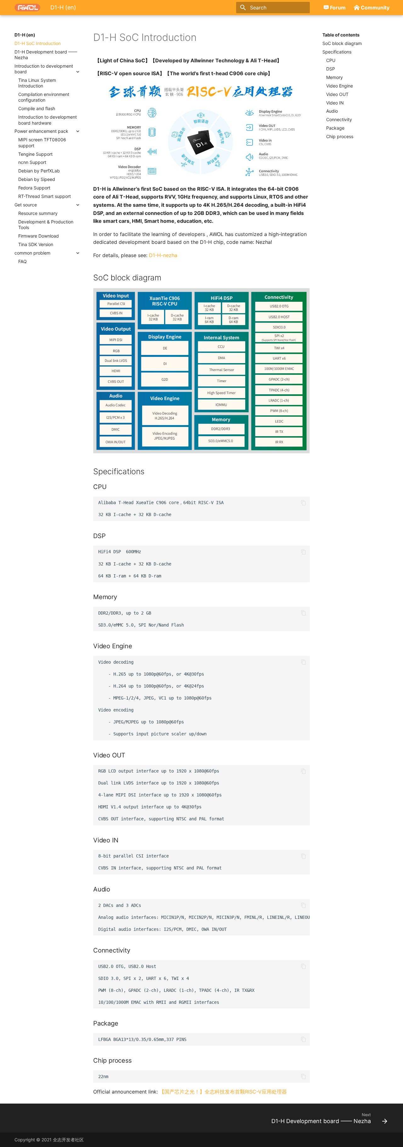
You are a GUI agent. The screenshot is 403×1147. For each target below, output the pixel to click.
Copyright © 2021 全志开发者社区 (49, 1139)
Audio (332, 111)
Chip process (339, 136)
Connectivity (339, 119)
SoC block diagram (342, 43)
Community (375, 7)
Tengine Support (35, 154)
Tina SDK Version (35, 244)
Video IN (335, 102)
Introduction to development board (43, 68)
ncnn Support (32, 162)
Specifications (336, 51)
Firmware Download (38, 236)
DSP (330, 68)
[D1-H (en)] (27, 7)
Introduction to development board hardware (47, 119)
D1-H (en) (24, 34)
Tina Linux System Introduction (37, 82)
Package (335, 128)
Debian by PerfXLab (39, 170)
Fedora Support (34, 187)
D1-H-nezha (163, 255)
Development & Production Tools (45, 224)
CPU (330, 60)
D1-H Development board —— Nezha (45, 54)
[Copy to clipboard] (303, 503)
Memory (334, 77)
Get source (25, 204)
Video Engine (339, 85)
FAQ (22, 261)
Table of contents (341, 34)
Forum (338, 7)
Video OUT (337, 94)
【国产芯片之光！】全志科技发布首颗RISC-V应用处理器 (223, 1091)
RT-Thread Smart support (44, 196)
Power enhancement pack (41, 131)
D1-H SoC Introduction (37, 43)
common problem (32, 253)
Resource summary (38, 213)
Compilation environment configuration (43, 97)
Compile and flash (36, 108)
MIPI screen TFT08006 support (42, 142)
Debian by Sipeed (36, 179)
